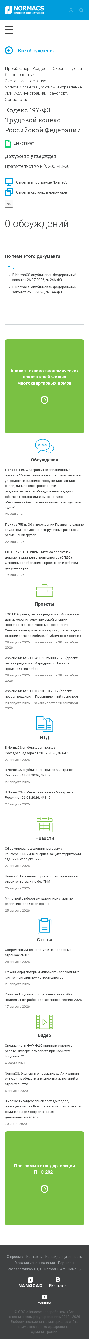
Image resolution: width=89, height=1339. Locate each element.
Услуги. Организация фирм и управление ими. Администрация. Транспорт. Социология (43, 93)
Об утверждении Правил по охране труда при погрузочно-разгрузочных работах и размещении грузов (44, 529)
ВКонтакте (58, 1286)
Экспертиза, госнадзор (27, 80)
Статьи (44, 939)
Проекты (44, 604)
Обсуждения (44, 459)
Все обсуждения (37, 51)
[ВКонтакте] (9, 204)
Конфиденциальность (63, 1257)
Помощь (75, 1269)
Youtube (44, 1303)
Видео (44, 1035)
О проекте (15, 1257)
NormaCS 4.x (54, 1269)
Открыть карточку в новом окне (42, 192)
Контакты (34, 1257)
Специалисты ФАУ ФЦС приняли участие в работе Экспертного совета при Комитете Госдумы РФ (39, 1050)
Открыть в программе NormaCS (42, 182)
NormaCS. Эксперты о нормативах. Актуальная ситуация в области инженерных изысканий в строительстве (42, 1078)
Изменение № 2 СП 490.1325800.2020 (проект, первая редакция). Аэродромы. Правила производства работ (41, 663)
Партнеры (66, 1263)
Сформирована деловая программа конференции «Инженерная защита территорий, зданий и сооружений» (43, 853)
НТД (11, 266)
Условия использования (35, 1263)
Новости (44, 838)
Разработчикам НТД (24, 1269)
